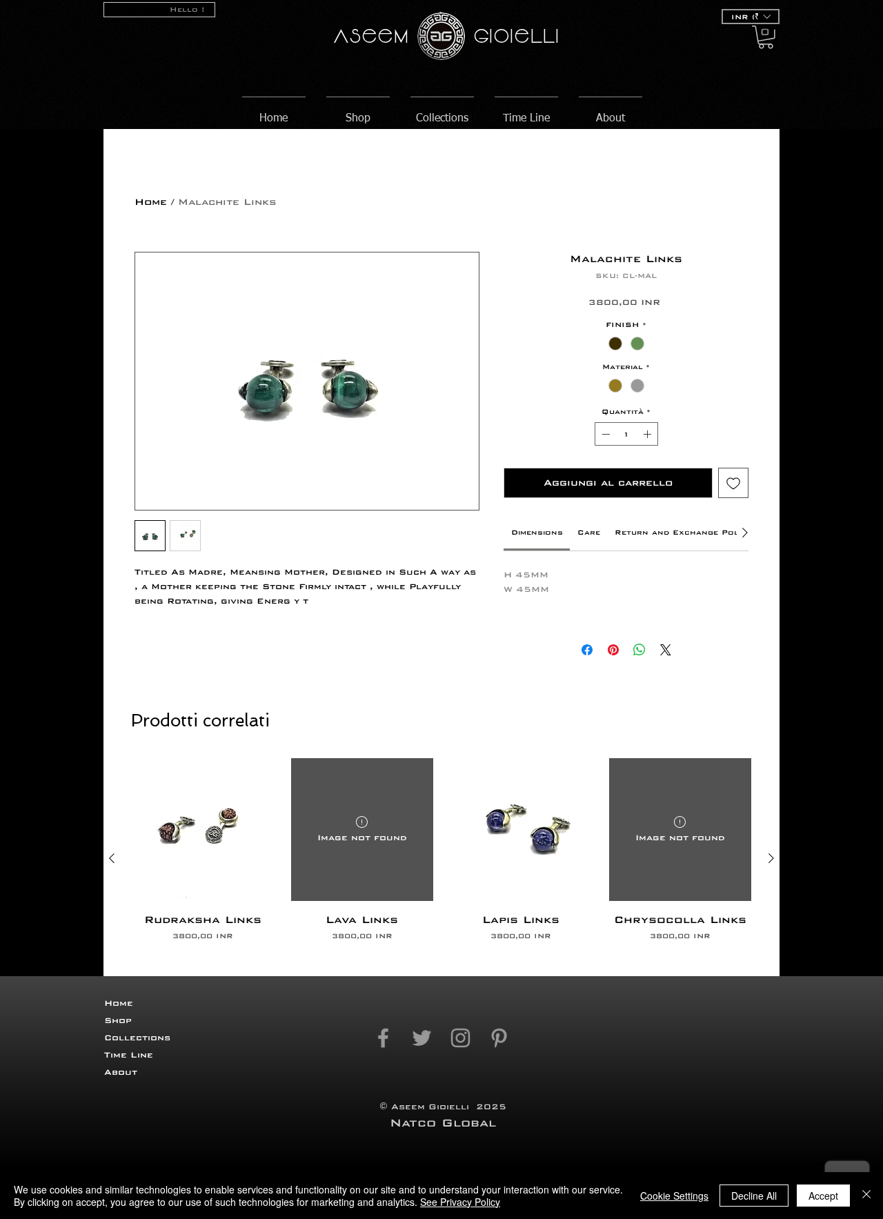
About (120, 1072)
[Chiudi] (866, 1195)
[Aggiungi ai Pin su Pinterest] (613, 650)
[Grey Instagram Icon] (460, 1038)
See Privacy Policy (460, 1202)
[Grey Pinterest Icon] (499, 1038)
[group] (441, 857)
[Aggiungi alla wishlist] (733, 483)
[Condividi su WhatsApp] (639, 650)
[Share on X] (665, 650)
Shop (118, 1020)
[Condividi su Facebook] (587, 650)
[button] (751, 16)
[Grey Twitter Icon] (422, 1038)
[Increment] (648, 434)
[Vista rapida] (203, 829)
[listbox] (751, 16)
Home (151, 202)
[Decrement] (604, 434)
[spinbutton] (626, 434)
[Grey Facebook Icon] (383, 1038)
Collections (137, 1037)
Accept (823, 1195)
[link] (537, 532)
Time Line (128, 1055)
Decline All (754, 1195)
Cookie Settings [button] (674, 1195)
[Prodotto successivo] (771, 858)
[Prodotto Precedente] (111, 858)
